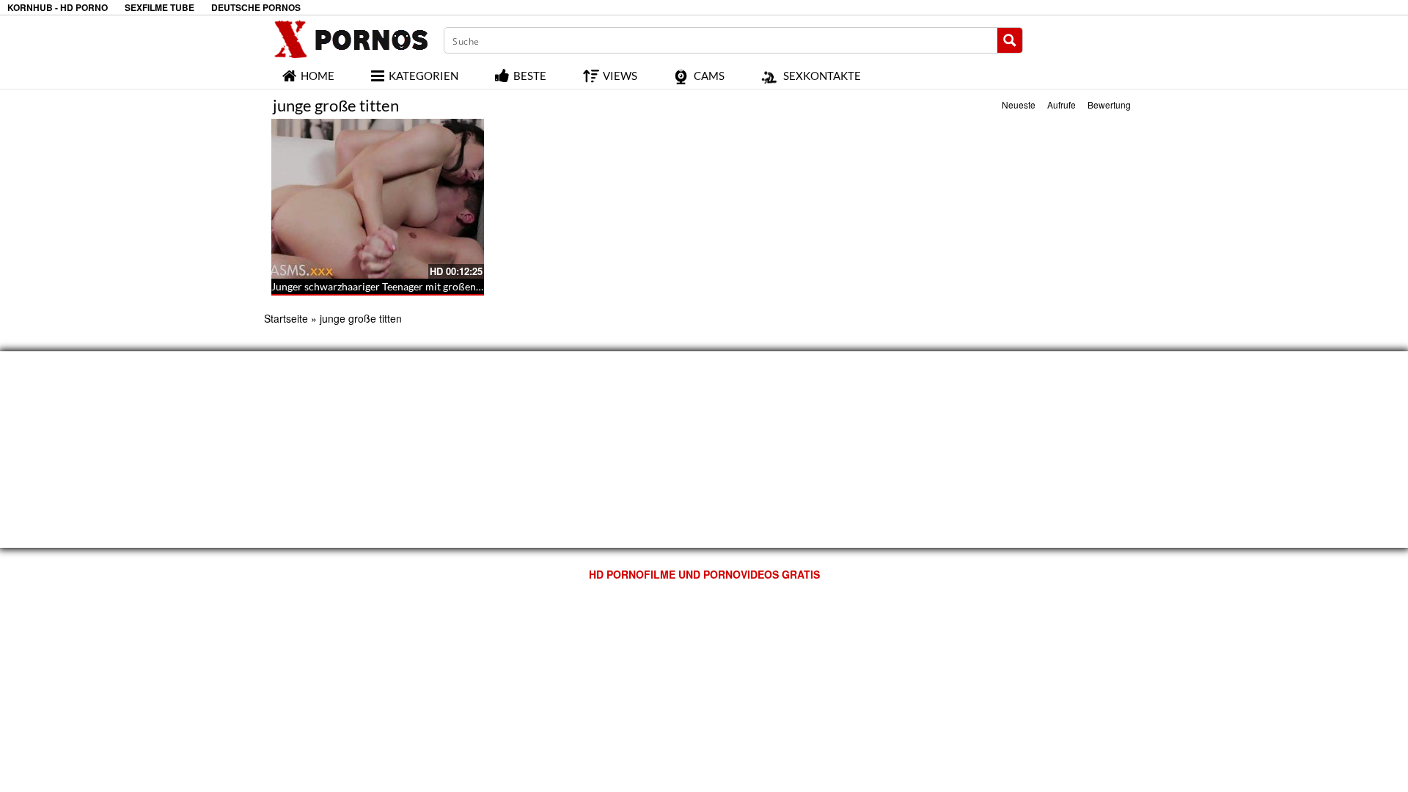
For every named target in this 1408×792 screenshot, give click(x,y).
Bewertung (1109, 104)
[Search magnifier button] (1009, 40)
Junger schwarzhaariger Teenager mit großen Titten (388, 286)
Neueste (1018, 104)
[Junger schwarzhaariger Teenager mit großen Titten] (377, 199)
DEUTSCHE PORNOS (256, 8)
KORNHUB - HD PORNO (57, 8)
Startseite (286, 318)
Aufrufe (1061, 104)
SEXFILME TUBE (159, 8)
